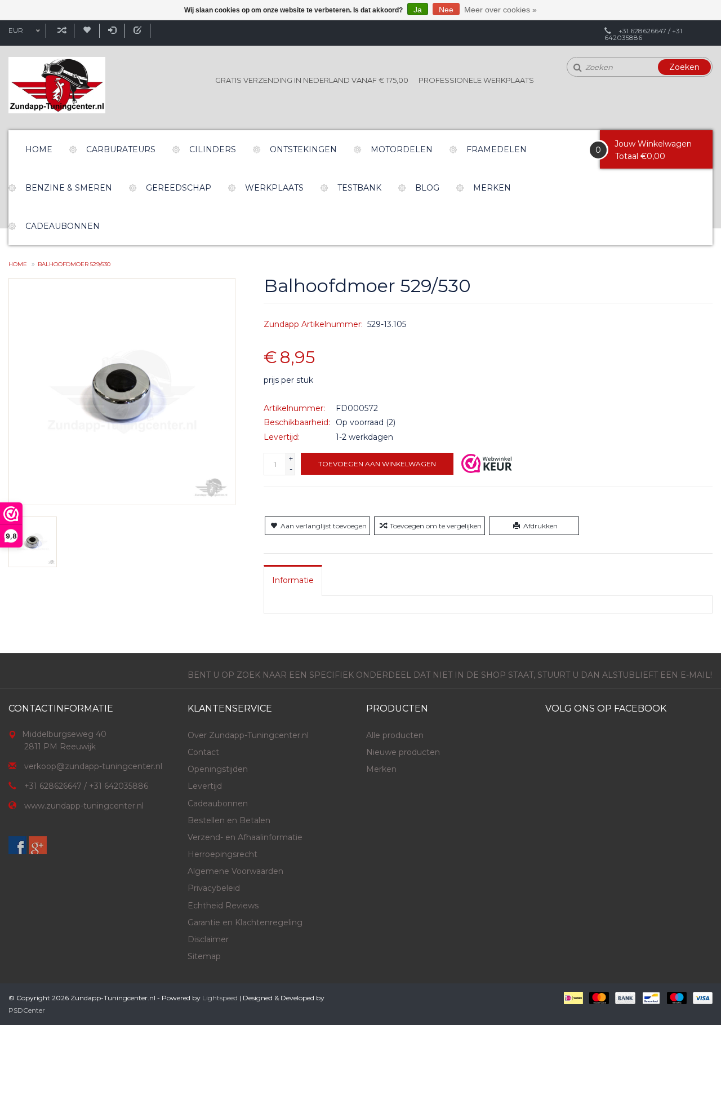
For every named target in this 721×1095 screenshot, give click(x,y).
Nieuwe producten (403, 752)
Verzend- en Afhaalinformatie (245, 837)
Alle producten (395, 735)
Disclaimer (208, 939)
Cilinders (212, 149)
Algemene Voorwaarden (235, 871)
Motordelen (402, 149)
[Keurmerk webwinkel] (486, 463)
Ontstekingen (303, 149)
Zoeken (684, 67)
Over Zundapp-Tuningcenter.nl (248, 735)
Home (38, 149)
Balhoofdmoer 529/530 (74, 264)
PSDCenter (26, 1010)
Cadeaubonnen (62, 226)
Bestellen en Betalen (229, 820)
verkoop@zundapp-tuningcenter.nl (93, 766)
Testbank (359, 188)
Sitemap (204, 956)
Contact (203, 752)
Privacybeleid (214, 888)
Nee (446, 9)
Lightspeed (220, 998)
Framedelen (496, 149)
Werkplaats (274, 188)
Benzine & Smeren (68, 188)
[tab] (293, 580)
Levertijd (205, 786)
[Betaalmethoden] (572, 997)
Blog (427, 188)
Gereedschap (178, 188)
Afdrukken (540, 526)
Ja (417, 9)
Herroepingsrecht (222, 854)
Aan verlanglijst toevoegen (324, 526)
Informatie (293, 580)
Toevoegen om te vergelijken (436, 526)
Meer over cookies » (500, 9)
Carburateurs (120, 149)
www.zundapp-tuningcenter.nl (84, 806)
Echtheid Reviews (223, 905)
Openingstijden (218, 769)
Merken (492, 188)
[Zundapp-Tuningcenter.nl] (56, 85)
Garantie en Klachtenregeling (245, 922)
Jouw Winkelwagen (653, 144)
